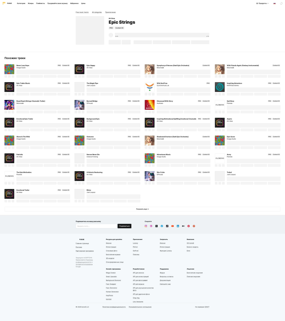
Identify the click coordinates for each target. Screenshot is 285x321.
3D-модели (110, 258)
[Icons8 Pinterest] (188, 226)
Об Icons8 (190, 243)
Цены (83, 3)
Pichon (135, 247)
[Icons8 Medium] (183, 226)
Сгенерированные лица (114, 262)
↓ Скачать (115, 42)
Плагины (136, 254)
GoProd (135, 251)
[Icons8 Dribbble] (151, 226)
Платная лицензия (193, 276)
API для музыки (138, 284)
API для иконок (138, 273)
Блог (188, 251)
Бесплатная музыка (113, 254)
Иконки (108, 243)
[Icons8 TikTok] (167, 226)
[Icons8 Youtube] (172, 226)
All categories (97, 12)
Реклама (79, 247)
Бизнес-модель (192, 247)
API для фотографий (140, 280)
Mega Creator (111, 273)
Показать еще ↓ (142, 209)
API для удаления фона (141, 294)
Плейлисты (40, 3)
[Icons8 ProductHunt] (194, 226)
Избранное (74, 3)
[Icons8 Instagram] (146, 226)
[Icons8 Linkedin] (178, 226)
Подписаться (124, 226)
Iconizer (109, 299)
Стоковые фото (111, 251)
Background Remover (113, 280)
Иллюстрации (111, 247)
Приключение (110, 12)
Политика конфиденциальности (114, 307)
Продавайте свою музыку (57, 3)
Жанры (31, 3)
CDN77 (207, 307)
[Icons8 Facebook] (162, 226)
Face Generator (111, 288)
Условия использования (84, 264)
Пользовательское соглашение (140, 307)
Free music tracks (82, 12)
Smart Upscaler (111, 276)
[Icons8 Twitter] (156, 226)
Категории (21, 3)
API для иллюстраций (141, 276)
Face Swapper (111, 284)
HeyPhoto (109, 295)
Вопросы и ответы (166, 276)
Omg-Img (136, 298)
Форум (162, 273)
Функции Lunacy (166, 251)
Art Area (112, 18)
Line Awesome (138, 302)
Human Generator (112, 292)
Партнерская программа (85, 251)
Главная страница (82, 243)
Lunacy (135, 243)
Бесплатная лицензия (195, 273)
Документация (165, 280)
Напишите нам (165, 284)
